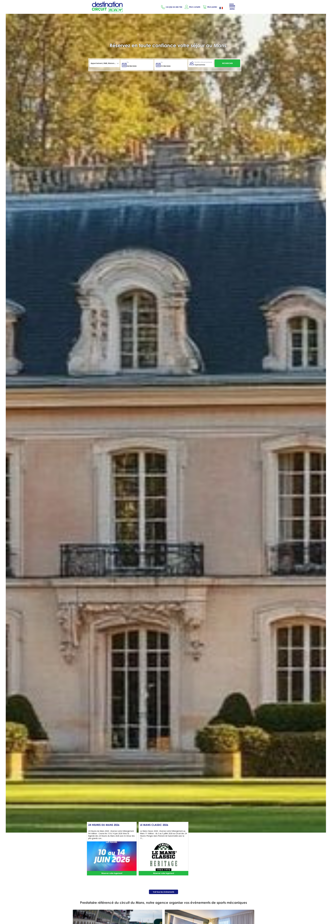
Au (162, 62)
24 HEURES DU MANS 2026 (103, 824)
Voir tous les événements (163, 892)
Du (128, 62)
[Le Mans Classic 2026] (163, 856)
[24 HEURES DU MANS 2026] (112, 856)
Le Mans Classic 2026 (154, 824)
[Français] (223, 8)
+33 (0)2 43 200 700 (174, 7)
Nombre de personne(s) (203, 62)
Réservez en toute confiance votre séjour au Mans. (169, 45)
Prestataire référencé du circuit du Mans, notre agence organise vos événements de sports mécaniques (163, 902)
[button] (210, 7)
